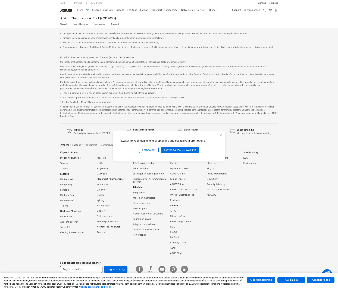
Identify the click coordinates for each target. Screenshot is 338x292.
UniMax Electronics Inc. (182, 194)
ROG (172, 226)
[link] (66, 10)
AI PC (173, 211)
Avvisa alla (291, 280)
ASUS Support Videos (218, 189)
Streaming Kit (140, 208)
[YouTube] (161, 269)
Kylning (100, 200)
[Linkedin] (184, 269)
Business (273, 3)
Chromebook (108, 145)
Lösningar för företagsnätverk (148, 173)
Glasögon (102, 173)
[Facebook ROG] (150, 269)
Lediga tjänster (178, 179)
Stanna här (148, 150)
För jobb (64, 190)
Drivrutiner (212, 179)
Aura (172, 248)
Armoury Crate (178, 242)
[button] (262, 3)
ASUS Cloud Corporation (183, 189)
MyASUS (211, 194)
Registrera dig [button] (116, 269)
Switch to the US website (180, 150)
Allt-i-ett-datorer (69, 221)
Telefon (64, 163)
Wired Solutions (141, 168)
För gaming (66, 184)
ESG (245, 157)
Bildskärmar (66, 216)
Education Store (178, 216)
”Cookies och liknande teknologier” (95, 286)
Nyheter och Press (179, 168)
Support (115, 24)
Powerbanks (139, 234)
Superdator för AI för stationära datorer (149, 180)
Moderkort (102, 184)
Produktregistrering (217, 173)
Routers (101, 232)
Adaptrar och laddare (144, 224)
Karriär (173, 163)
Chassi (100, 195)
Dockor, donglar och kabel (147, 229)
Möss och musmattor (144, 197)
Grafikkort (102, 189)
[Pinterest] (173, 269)
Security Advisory (216, 184)
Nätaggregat (103, 205)
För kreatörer (67, 195)
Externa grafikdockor (108, 221)
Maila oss (211, 163)
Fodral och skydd (142, 219)
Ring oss (211, 168)
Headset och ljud (142, 203)
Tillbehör (64, 168)
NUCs (100, 163)
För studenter (67, 200)
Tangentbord (139, 192)
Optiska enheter (105, 216)
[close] (220, 135)
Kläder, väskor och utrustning (148, 213)
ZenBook (175, 237)
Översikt (64, 24)
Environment (249, 163)
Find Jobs (175, 200)
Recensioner (100, 24)
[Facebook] (139, 269)
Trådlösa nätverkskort (144, 163)
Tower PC (65, 227)
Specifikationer (81, 24)
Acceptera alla (321, 280)
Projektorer (103, 168)
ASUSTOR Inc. (177, 173)
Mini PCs (101, 157)
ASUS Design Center (181, 221)
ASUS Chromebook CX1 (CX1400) (88, 18)
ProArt (173, 232)
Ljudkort (101, 211)
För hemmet (66, 179)
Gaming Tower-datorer (72, 232)
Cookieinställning (261, 280)
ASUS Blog (176, 253)
